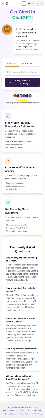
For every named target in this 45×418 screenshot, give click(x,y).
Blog (29, 409)
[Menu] (2, 3)
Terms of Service (10, 413)
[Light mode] (38, 3)
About (5, 409)
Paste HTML (26, 62)
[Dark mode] (41, 3)
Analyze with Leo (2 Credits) (24, 80)
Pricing (22, 409)
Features (13, 409)
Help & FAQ (38, 409)
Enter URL (12, 62)
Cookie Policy (37, 413)
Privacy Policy (24, 413)
